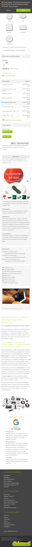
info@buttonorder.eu (12, 531)
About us (6, 517)
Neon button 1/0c (7, 111)
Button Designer (8, 481)
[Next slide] (27, 181)
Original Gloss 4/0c (8, 84)
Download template (24, 143)
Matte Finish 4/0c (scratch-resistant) (9, 89)
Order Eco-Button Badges (10, 507)
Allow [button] (23, 10)
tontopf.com (20, 539)
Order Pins (6, 505)
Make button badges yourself (11, 484)
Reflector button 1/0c (8, 106)
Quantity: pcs (5, 63)
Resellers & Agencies (9, 500)
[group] (4, 197)
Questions (6, 486)
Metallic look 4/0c (7, 93)
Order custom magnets (9, 503)
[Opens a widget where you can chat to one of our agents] (21, 544)
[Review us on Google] (16, 424)
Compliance (7, 526)
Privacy (5, 521)
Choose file (7, 136)
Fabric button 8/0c (7, 98)
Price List (6, 498)
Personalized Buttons (9, 479)
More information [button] (13, 6)
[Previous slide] (4, 181)
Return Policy (7, 523)
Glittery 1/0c (6, 115)
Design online (8, 131)
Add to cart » (16, 156)
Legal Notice (7, 519)
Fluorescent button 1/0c (9, 102)
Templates (6, 477)
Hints (14, 143)
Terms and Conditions (9, 524)
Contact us (6, 515)
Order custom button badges (11, 502)
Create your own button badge (11, 483)
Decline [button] (9, 10)
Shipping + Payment (9, 496)
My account (6, 494)
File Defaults (7, 475)
